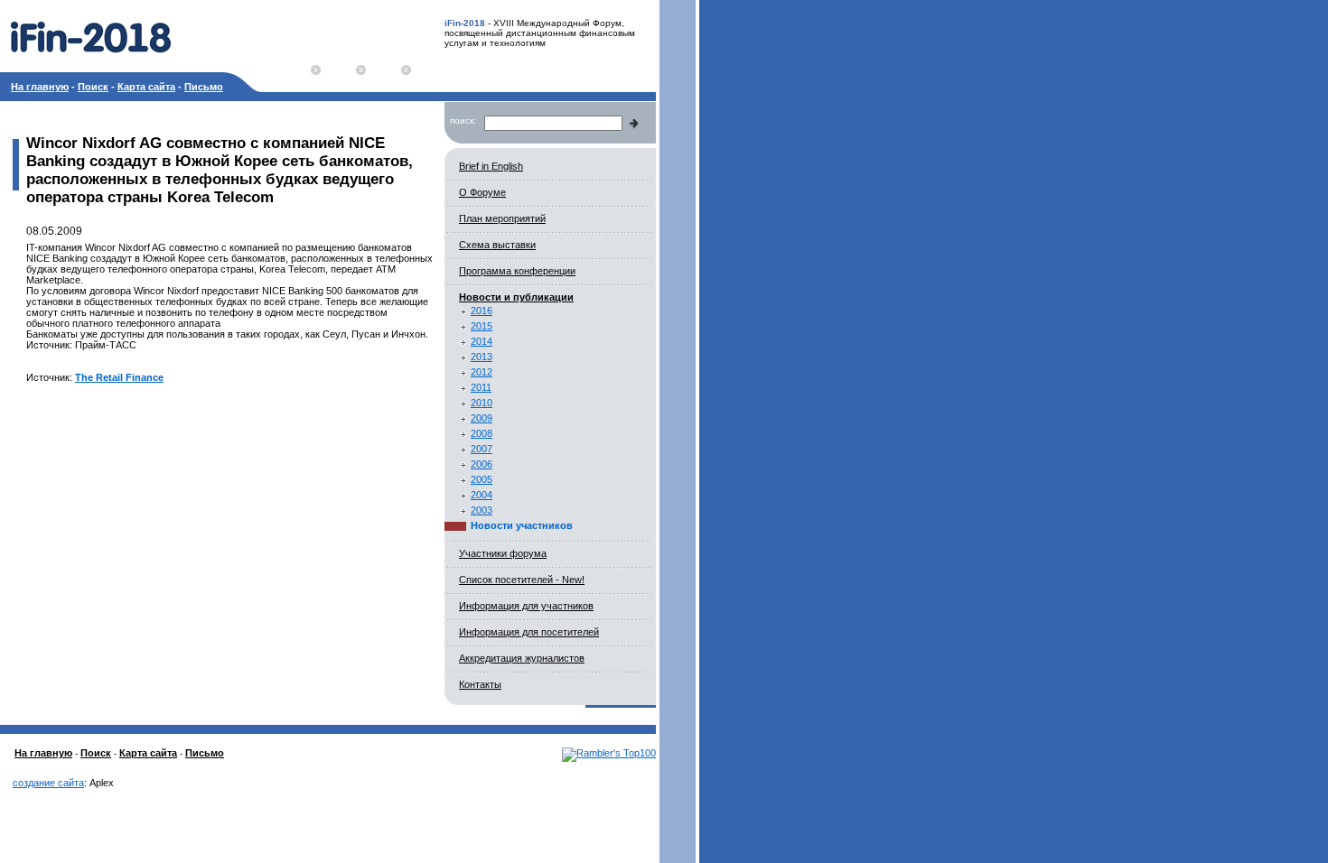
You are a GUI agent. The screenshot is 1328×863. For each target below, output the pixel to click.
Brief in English (491, 166)
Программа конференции (517, 270)
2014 (481, 341)
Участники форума (503, 553)
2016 (481, 310)
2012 (481, 372)
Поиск (93, 86)
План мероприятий (502, 218)
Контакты (480, 684)
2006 (481, 464)
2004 (481, 494)
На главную (40, 86)
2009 (481, 418)
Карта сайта (146, 86)
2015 (481, 325)
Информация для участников (526, 605)
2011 (481, 387)
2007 (481, 448)
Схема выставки (497, 244)
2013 (481, 356)
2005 (481, 479)
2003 (481, 510)
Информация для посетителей (529, 631)
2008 (481, 433)
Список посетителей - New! (522, 579)
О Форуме (482, 192)
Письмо (203, 86)
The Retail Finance (119, 377)
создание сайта (48, 782)
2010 (481, 402)
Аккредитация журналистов (522, 658)
